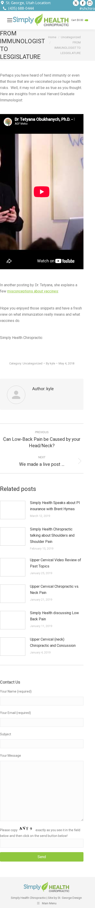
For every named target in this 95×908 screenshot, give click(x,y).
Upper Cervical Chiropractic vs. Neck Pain (54, 589)
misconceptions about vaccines (32, 291)
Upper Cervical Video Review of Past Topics (55, 563)
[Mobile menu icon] (9, 20)
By (50, 363)
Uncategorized (32, 363)
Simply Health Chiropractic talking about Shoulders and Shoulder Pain (52, 535)
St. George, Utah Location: (28, 2)
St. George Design (70, 897)
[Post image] (12, 510)
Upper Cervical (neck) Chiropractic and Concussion (53, 642)
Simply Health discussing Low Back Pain (54, 616)
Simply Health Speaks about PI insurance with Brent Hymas (55, 506)
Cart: (79, 20)
